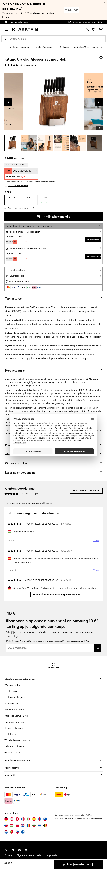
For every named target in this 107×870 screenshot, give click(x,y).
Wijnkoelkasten (12, 685)
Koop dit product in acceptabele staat (27, 248)
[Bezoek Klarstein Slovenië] (17, 832)
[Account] (87, 29)
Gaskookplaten (12, 752)
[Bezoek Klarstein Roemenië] (28, 825)
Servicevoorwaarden (94, 818)
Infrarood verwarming (16, 715)
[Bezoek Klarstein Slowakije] (45, 819)
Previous (8, 102)
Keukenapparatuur (22, 47)
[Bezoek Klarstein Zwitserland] (17, 819)
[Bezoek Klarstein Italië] (28, 819)
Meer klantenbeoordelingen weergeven (58, 594)
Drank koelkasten (13, 728)
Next (99, 102)
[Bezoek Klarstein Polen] (17, 825)
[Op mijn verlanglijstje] (101, 57)
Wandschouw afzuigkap (17, 740)
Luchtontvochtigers (14, 697)
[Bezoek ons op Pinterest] (26, 850)
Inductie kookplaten (14, 746)
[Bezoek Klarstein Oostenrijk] (11, 819)
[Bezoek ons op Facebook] (12, 850)
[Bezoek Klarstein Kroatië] (23, 825)
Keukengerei (65, 47)
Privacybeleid (75, 818)
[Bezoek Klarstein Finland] (39, 825)
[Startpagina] (9, 47)
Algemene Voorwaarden (29, 855)
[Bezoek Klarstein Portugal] (11, 832)
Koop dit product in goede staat (24, 232)
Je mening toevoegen (87, 490)
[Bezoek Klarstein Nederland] (6, 832)
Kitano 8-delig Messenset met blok (86, 47)
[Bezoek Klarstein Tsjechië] (6, 825)
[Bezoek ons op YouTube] (19, 850)
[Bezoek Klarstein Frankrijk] (23, 819)
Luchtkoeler (10, 734)
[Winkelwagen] (101, 29)
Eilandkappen (11, 703)
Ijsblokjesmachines (14, 721)
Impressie (52, 855)
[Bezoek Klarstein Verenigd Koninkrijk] (39, 819)
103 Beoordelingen (27, 65)
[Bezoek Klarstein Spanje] (34, 819)
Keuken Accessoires (45, 47)
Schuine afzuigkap (14, 709)
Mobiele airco (11, 691)
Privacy (8, 855)
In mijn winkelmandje (56, 216)
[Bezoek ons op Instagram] (6, 850)
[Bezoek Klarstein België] (45, 825)
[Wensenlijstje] (93, 29)
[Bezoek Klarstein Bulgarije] (34, 825)
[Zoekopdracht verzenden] (5, 38)
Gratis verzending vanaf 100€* (87, 22)
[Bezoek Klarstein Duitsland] (6, 819)
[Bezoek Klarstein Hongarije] (11, 825)
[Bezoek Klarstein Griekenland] (23, 832)
